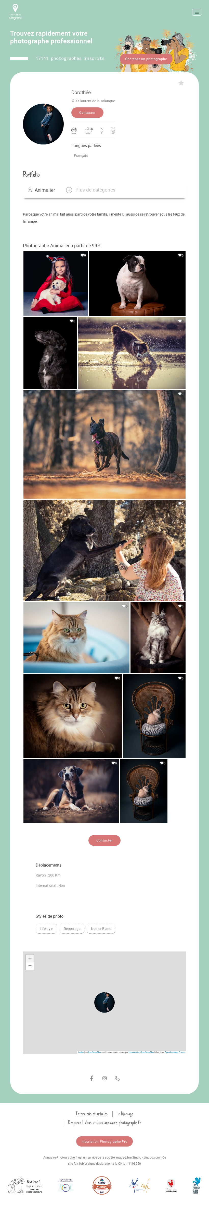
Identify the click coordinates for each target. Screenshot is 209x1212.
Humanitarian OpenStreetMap (141, 1052)
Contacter (87, 112)
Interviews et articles (92, 1114)
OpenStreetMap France (175, 1052)
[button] (90, 190)
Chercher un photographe (146, 59)
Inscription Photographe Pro (104, 1141)
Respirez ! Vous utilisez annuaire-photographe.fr (104, 1123)
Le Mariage (124, 1114)
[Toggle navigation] (196, 12)
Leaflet (81, 1052)
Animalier (45, 190)
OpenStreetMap (94, 1052)
